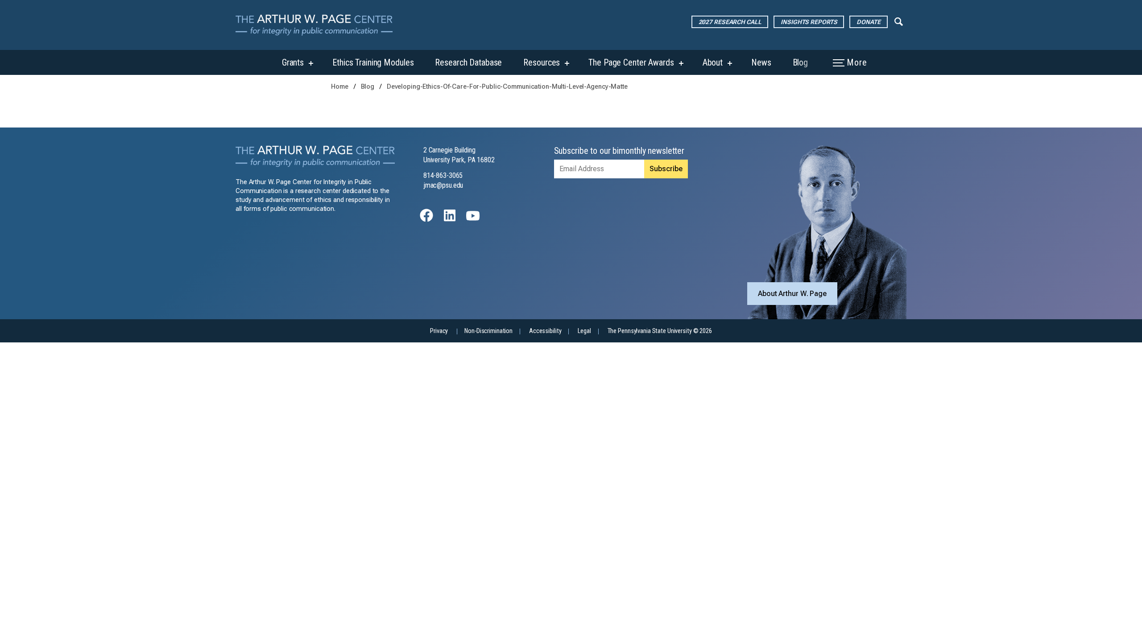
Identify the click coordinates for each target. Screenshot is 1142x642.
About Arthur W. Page (792, 293)
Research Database (468, 62)
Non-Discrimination (488, 331)
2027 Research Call (730, 21)
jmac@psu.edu (443, 185)
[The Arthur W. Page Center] (318, 25)
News (761, 62)
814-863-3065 (443, 175)
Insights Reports (809, 21)
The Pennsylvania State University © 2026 (660, 331)
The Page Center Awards (631, 62)
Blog (800, 62)
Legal (584, 331)
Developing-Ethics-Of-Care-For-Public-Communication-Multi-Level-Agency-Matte (507, 87)
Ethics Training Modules (373, 62)
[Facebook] (426, 219)
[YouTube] (473, 219)
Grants (293, 62)
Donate (868, 21)
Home (339, 87)
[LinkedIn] (449, 219)
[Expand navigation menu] (898, 21)
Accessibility (545, 331)
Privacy (439, 331)
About (713, 62)
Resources (541, 62)
